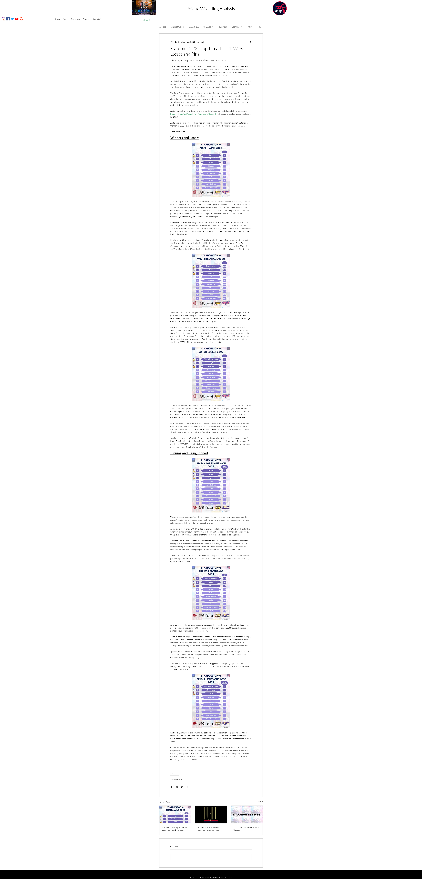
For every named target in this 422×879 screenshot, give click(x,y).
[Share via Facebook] (171, 787)
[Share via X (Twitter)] (177, 787)
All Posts (163, 27)
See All (260, 801)
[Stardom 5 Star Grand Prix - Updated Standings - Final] (211, 814)
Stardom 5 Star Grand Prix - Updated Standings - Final (209, 828)
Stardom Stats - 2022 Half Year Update (246, 828)
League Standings (176, 779)
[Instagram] (3, 18)
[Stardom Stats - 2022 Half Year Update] (247, 814)
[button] (65, 19)
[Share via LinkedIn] (182, 787)
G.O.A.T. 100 (194, 27)
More (250, 27)
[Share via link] (187, 787)
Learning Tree (238, 27)
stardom (174, 774)
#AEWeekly (208, 27)
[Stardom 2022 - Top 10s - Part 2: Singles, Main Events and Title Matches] (175, 814)
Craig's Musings (177, 27)
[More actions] (250, 42)
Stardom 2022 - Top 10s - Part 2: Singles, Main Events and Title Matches (174, 828)
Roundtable (223, 27)
